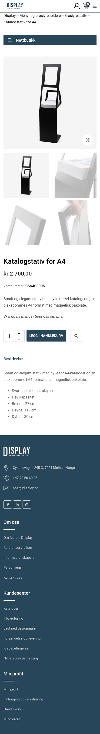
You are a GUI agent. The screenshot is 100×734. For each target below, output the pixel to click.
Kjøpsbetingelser (16, 648)
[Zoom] (87, 140)
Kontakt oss (12, 577)
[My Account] (77, 5)
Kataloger (10, 608)
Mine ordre (11, 719)
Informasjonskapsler (19, 557)
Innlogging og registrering (23, 699)
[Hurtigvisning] (76, 336)
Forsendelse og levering (21, 638)
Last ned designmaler (20, 628)
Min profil (10, 689)
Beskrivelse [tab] (13, 359)
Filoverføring (13, 618)
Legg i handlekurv (46, 336)
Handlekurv (12, 709)
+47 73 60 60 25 (25, 478)
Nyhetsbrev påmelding (20, 658)
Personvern (12, 567)
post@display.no (25, 488)
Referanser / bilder (17, 548)
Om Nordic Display (18, 538)
